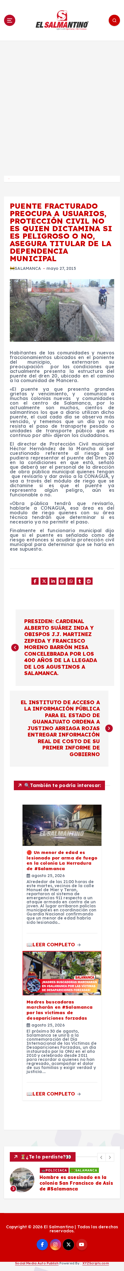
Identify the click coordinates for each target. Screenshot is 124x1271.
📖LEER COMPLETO (51, 944)
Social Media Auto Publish (37, 1263)
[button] (101, 1157)
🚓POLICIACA (54, 1170)
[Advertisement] (62, 106)
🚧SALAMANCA (25, 268)
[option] (62, 1180)
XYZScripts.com (95, 1263)
